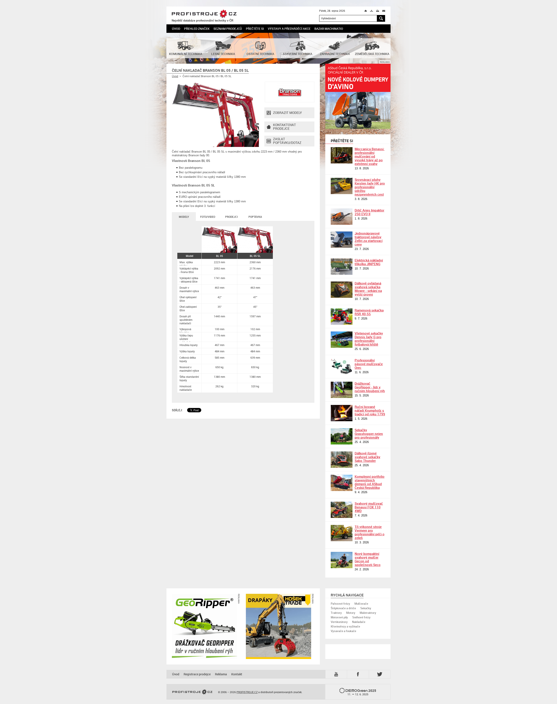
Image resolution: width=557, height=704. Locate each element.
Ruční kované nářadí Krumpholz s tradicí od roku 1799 (370, 410)
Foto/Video (207, 216)
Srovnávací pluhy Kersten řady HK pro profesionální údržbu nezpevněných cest (370, 186)
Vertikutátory (339, 622)
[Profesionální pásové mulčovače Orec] (341, 366)
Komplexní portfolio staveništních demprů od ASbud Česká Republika (369, 482)
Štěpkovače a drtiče (343, 608)
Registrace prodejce (197, 674)
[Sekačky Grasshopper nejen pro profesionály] (341, 436)
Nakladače (358, 622)
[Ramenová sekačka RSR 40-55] (341, 316)
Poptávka (255, 216)
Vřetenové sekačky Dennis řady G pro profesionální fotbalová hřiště (369, 338)
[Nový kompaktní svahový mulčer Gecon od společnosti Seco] (341, 560)
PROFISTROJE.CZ (204, 14)
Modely (184, 216)
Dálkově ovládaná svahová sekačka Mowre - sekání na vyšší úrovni (368, 288)
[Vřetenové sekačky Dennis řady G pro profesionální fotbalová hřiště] (341, 339)
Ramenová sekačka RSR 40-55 (369, 312)
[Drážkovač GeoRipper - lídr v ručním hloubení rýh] (341, 390)
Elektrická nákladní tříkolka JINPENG (369, 262)
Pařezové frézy (340, 604)
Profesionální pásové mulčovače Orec (369, 364)
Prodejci (231, 216)
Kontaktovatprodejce (284, 127)
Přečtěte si (255, 29)
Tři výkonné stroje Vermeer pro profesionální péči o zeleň (369, 532)
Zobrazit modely (287, 112)
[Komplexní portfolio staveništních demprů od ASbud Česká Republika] (341, 483)
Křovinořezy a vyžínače (345, 626)
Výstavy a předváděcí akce (289, 29)
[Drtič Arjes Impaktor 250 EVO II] (341, 216)
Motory (350, 613)
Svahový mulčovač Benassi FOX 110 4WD (369, 507)
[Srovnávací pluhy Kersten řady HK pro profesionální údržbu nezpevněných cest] (341, 186)
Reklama (221, 674)
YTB (337, 674)
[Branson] (289, 92)
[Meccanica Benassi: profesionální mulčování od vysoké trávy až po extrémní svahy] (341, 155)
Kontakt (236, 674)
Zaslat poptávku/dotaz (287, 141)
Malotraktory (368, 613)
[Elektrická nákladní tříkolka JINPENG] (341, 266)
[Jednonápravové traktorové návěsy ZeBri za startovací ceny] (341, 239)
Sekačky (365, 608)
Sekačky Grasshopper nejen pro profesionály (369, 433)
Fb (358, 674)
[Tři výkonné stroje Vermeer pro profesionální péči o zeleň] (341, 533)
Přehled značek (197, 29)
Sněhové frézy (361, 617)
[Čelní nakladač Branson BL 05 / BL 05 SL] (215, 114)
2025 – (361, 692)
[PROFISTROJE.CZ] (192, 692)
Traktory (336, 613)
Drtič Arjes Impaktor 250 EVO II (369, 212)
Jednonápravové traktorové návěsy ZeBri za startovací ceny (369, 238)
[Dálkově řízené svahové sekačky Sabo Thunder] (341, 459)
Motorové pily (339, 617)
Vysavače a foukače (343, 631)
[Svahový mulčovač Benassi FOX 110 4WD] (341, 510)
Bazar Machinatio (328, 29)
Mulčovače (361, 604)
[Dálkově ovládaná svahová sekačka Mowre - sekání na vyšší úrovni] (341, 289)
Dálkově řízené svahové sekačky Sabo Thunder (367, 457)
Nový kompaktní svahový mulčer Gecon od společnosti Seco (368, 559)
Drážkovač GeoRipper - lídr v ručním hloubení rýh (370, 387)
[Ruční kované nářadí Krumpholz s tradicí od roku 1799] (341, 413)
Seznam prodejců (227, 29)
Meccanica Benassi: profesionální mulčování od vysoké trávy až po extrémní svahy (369, 156)
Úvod (176, 29)
